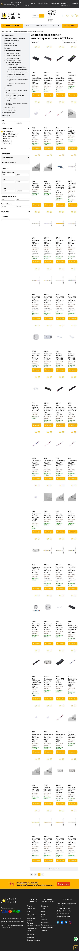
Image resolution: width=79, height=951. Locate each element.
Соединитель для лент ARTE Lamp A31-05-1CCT (72, 464)
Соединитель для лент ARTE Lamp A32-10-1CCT (36, 133)
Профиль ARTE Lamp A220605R (71, 735)
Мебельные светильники (12, 40)
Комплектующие (11, 98)
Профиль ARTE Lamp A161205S (35, 185)
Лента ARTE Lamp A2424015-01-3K (72, 299)
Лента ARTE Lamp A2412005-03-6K (72, 569)
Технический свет (9, 112)
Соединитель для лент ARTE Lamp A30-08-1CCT (60, 737)
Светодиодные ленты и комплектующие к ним (28, 31)
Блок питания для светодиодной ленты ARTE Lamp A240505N (48, 409)
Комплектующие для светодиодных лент (18, 79)
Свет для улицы (8, 107)
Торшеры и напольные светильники (15, 90)
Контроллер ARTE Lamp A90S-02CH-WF (36, 356)
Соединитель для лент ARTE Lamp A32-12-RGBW (36, 517)
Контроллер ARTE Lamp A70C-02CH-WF (60, 790)
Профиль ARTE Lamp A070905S (71, 132)
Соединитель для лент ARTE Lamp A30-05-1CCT (48, 133)
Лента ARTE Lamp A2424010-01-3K (72, 242)
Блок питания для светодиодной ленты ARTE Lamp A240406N (36, 79)
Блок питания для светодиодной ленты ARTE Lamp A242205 (60, 79)
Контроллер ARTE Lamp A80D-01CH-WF (36, 626)
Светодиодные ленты (13, 64)
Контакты (75, 3)
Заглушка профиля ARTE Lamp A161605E (71, 356)
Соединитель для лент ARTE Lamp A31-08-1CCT (48, 464)
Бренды (34, 3)
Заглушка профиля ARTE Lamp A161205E (35, 407)
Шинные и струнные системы (15, 95)
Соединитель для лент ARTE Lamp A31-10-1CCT (60, 464)
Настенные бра (9, 43)
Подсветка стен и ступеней (12, 50)
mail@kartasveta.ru (63, 916)
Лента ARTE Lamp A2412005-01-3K (48, 569)
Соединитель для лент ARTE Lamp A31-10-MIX (60, 133)
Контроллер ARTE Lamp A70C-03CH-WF (48, 356)
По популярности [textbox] (69, 42)
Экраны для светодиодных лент (15, 74)
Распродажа (69, 25)
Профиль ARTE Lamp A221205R (71, 515)
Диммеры (9, 85)
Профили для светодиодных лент (16, 77)
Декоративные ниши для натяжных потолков (17, 103)
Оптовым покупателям (65, 4)
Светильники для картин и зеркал (14, 38)
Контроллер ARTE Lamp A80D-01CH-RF (48, 626)
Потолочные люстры (12, 53)
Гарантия (44, 919)
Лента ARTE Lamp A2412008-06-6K (36, 242)
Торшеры (30, 923)
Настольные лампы (10, 45)
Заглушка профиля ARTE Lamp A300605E (59, 626)
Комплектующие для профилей (17, 83)
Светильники (41, 25)
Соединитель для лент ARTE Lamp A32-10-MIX (48, 737)
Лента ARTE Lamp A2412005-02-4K (48, 299)
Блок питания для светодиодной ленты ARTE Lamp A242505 (36, 683)
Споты (6, 88)
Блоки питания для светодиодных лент (17, 72)
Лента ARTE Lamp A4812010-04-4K (72, 841)
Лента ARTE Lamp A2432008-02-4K (60, 841)
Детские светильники (12, 58)
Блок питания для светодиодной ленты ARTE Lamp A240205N (48, 79)
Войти (62, 15)
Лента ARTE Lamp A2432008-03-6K (48, 841)
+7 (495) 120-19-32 (52, 14)
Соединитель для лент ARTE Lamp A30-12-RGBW (72, 682)
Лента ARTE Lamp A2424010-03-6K (36, 841)
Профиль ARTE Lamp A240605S (59, 515)
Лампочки (30, 937)
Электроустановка (9, 110)
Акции (40, 3)
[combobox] (70, 42)
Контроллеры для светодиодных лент (17, 69)
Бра (52, 25)
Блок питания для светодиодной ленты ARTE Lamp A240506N (72, 628)
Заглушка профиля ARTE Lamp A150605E (59, 356)
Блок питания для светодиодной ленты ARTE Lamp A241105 (60, 188)
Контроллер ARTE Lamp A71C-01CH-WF (48, 681)
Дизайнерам (55, 3)
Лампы (8, 100)
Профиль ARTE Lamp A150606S (47, 185)
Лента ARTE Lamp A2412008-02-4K (60, 569)
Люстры (29, 25)
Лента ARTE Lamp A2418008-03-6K (72, 186)
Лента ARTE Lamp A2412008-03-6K (48, 242)
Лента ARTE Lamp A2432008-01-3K (60, 242)
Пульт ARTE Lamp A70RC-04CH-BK (72, 77)
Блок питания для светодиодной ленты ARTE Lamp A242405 (60, 409)
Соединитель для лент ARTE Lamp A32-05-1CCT (36, 737)
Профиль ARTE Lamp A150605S (35, 789)
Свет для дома (6, 31)
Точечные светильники (13, 93)
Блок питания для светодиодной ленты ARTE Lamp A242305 (72, 409)
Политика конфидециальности (11, 918)
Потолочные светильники (14, 55)
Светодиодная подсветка (32, 929)
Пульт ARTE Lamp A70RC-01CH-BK (60, 681)
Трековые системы (33, 926)
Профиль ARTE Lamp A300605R (47, 789)
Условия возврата (47, 927)
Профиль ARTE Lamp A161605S (47, 515)
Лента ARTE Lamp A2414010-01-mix (36, 299)
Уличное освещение (30, 933)
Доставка (7, 4)
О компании (26, 4)
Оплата (46, 3)
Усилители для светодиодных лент (16, 67)
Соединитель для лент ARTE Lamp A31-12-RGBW (36, 464)
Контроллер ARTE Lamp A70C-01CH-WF (36, 569)
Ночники (7, 48)
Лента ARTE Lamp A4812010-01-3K (60, 299)
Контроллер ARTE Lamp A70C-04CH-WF (72, 790)
